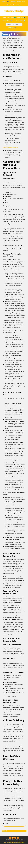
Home (4, 17)
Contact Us (18, 841)
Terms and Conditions (11, 842)
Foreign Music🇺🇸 (7, 20)
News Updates (17, 5)
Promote (9, 5)
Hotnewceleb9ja (8, 841)
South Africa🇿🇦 (21, 17)
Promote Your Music (20, 842)
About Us (14, 841)
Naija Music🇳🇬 (11, 17)
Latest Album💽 (20, 20)
